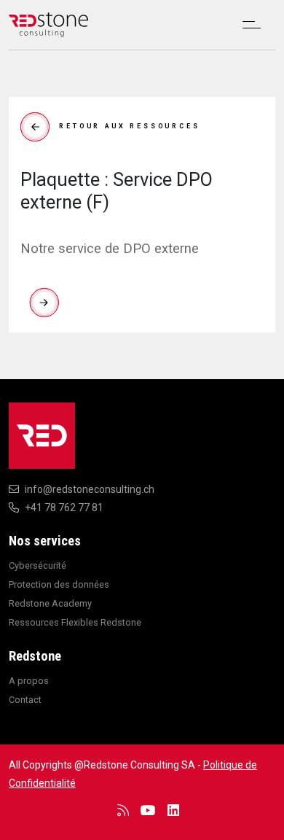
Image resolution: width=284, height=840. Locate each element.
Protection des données (59, 584)
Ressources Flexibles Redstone (75, 622)
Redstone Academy (50, 603)
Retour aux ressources (129, 126)
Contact (25, 699)
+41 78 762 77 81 (64, 507)
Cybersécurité (37, 565)
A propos (29, 680)
